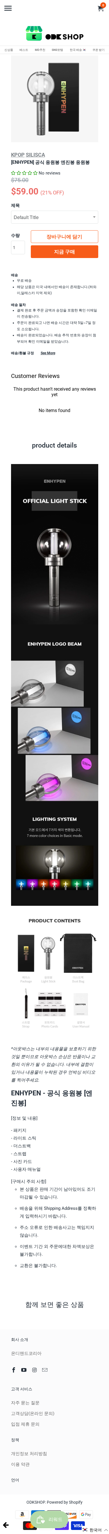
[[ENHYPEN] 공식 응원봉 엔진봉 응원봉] (54, 98)
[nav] (8, 6)
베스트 (23, 49)
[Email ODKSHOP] (45, 1370)
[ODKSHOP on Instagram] (35, 1370)
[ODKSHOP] (55, 34)
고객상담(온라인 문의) (32, 1413)
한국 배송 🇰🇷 (78, 49)
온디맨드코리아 (26, 1353)
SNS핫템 (57, 49)
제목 (15, 205)
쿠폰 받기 (98, 49)
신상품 (8, 49)
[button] (24, 173)
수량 (15, 235)
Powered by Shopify (65, 1502)
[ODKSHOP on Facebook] (14, 1370)
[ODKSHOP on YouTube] (24, 1370)
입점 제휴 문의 (25, 1424)
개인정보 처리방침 (29, 1453)
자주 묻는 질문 (25, 1402)
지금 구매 (64, 252)
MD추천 (40, 49)
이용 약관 (20, 1464)
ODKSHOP (35, 1502)
